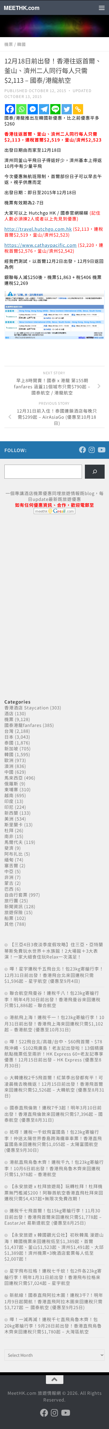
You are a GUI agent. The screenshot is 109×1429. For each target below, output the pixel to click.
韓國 (21, 44)
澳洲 (9, 766)
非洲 (9, 877)
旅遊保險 (13, 912)
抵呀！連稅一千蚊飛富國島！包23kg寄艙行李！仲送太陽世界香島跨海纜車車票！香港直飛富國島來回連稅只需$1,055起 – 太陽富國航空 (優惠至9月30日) (53, 1141)
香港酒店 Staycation (26, 707)
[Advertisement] (48, 563)
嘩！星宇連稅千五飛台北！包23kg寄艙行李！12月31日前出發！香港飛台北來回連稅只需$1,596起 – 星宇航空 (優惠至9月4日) (54, 975)
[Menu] (101, 7)
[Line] (55, 109)
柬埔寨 (11, 789)
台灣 (9, 731)
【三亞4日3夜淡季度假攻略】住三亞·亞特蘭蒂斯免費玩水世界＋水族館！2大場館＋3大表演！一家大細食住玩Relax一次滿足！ (53, 950)
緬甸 (9, 859)
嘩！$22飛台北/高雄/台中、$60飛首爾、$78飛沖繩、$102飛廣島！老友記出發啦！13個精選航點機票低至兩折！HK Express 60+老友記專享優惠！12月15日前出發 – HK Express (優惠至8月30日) (54, 1053)
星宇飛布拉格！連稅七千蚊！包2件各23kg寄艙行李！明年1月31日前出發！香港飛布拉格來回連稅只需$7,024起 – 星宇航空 (53, 1277)
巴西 (9, 889)
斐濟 (9, 848)
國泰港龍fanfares (23, 725)
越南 (9, 795)
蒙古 (9, 883)
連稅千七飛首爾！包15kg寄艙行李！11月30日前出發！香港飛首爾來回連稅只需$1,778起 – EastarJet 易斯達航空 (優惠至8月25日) (53, 1216)
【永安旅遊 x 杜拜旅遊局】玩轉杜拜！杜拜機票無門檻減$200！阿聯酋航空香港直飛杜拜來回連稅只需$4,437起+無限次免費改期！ (53, 1192)
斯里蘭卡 (13, 824)
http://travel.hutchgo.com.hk (38, 229)
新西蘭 (11, 813)
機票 (8, 44)
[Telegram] (44, 109)
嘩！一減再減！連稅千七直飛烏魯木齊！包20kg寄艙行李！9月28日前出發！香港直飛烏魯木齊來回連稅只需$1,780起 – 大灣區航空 (53, 1325)
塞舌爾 (11, 865)
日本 (9, 737)
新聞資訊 (13, 906)
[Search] (95, 472)
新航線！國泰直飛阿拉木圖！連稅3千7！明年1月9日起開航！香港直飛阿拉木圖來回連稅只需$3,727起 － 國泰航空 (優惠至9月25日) (53, 1301)
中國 (9, 772)
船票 (9, 918)
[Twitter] (67, 109)
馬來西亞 (13, 778)
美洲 (9, 819)
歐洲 (9, 760)
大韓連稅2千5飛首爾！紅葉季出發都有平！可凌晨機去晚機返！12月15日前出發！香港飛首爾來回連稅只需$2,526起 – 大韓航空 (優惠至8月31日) (54, 1086)
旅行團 (11, 900)
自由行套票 (16, 895)
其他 (9, 924)
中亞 (9, 871)
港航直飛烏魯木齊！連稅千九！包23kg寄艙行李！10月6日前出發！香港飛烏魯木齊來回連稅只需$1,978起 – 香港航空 (54, 1168)
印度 (9, 801)
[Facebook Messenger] (33, 109)
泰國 (9, 743)
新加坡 (11, 748)
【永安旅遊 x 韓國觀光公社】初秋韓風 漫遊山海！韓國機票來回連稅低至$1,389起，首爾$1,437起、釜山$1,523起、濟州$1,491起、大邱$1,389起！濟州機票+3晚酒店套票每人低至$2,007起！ (54, 1247)
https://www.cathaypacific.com (40, 245)
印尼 (9, 807)
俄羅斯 (11, 783)
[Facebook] (10, 109)
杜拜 (9, 830)
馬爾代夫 (13, 842)
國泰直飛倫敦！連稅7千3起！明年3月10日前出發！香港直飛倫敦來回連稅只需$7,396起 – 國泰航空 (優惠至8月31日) (53, 1113)
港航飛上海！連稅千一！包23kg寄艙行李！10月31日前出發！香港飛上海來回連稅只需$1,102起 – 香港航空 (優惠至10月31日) (54, 1023)
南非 (9, 836)
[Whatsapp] (21, 109)
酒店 (9, 713)
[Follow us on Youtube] (101, 449)
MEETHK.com (21, 8)
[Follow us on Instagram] (91, 449)
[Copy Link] (78, 109)
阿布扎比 (13, 854)
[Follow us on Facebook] (82, 449)
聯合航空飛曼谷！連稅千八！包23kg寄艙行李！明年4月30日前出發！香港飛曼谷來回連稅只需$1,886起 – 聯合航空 (52, 999)
